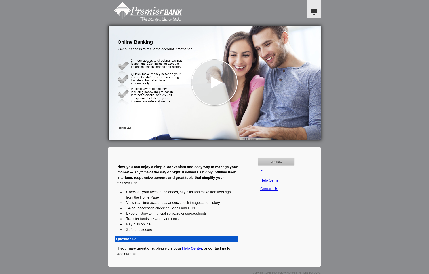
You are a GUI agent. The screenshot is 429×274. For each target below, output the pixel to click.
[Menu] (314, 9)
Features (267, 172)
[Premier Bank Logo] (214, 21)
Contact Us (269, 189)
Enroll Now (276, 162)
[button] (215, 83)
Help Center (270, 180)
